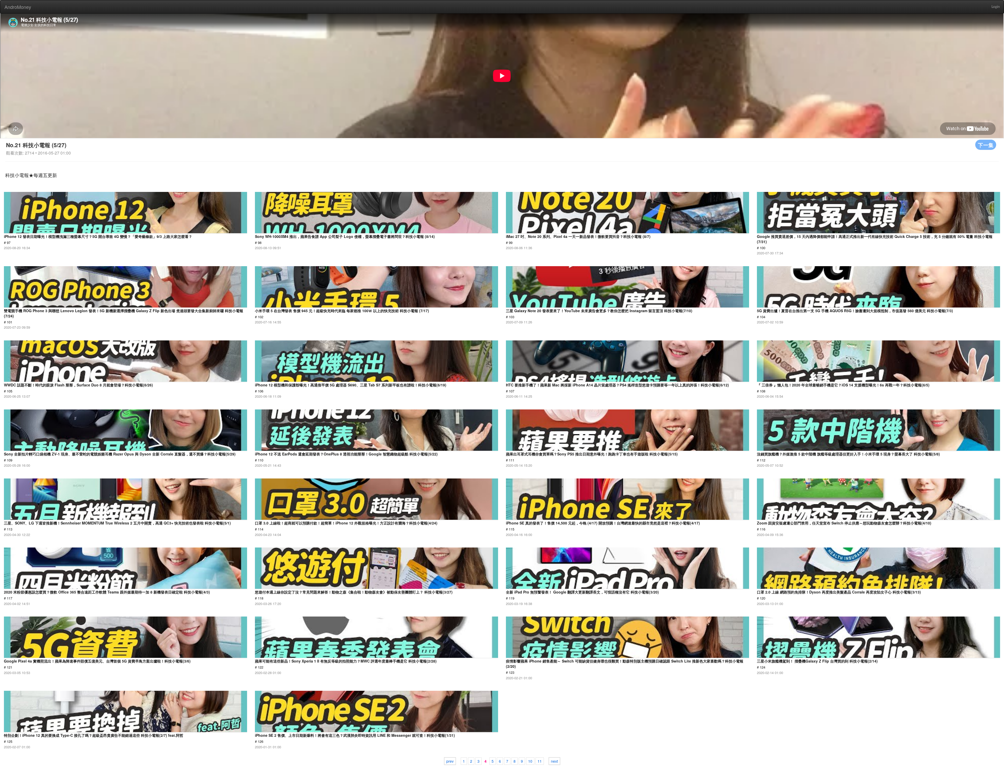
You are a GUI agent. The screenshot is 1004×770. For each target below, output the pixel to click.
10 (530, 761)
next (554, 761)
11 (540, 761)
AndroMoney (17, 6)
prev (450, 761)
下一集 (986, 145)
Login (995, 7)
